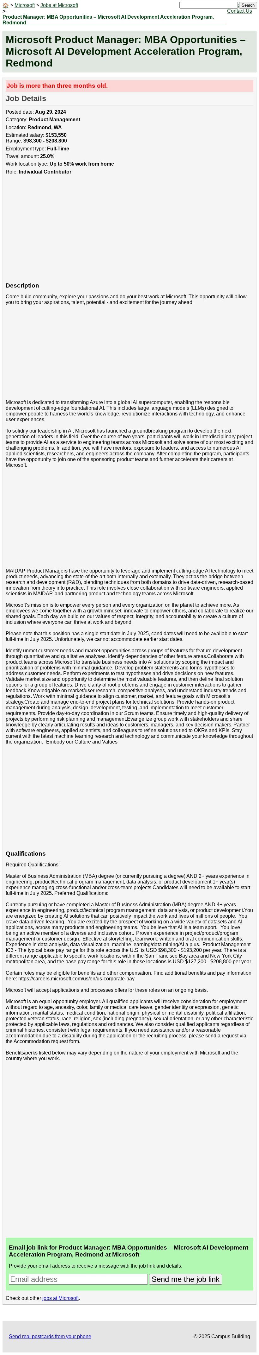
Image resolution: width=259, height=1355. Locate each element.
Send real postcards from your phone (50, 1336)
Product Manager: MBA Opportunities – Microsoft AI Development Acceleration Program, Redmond (108, 19)
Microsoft (25, 5)
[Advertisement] (130, 231)
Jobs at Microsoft (59, 5)
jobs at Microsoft (60, 1298)
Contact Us (239, 11)
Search (248, 5)
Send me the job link (186, 1279)
